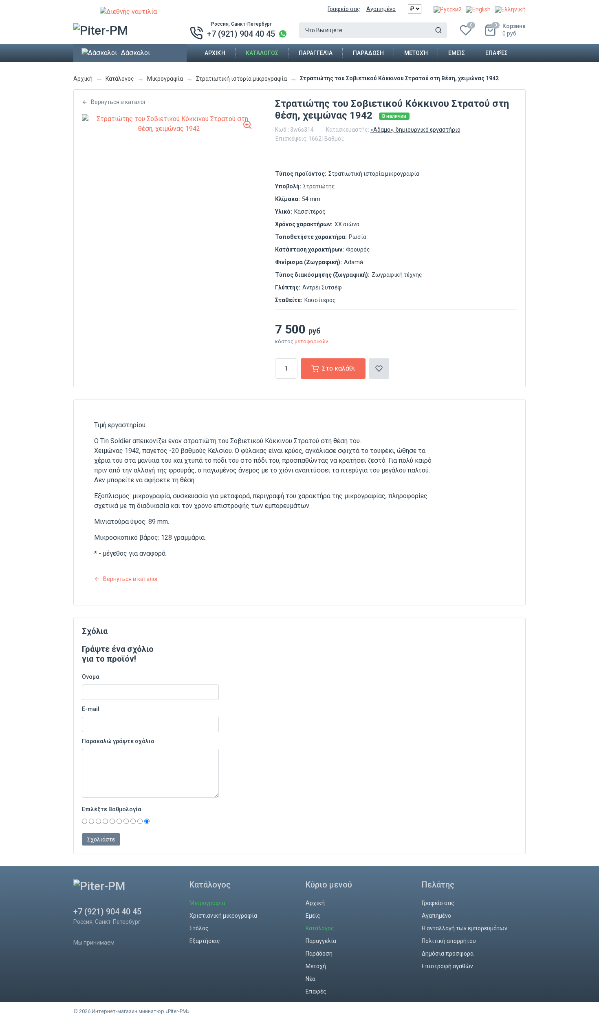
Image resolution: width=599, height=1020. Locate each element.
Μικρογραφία (165, 78)
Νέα (310, 979)
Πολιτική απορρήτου (449, 941)
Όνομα (90, 676)
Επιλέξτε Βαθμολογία (111, 809)
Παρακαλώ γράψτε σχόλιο (118, 741)
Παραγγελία (316, 53)
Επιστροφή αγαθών (447, 966)
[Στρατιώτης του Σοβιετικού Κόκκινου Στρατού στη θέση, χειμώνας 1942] (169, 124)
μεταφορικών (311, 341)
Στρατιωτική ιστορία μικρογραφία (241, 78)
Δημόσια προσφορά (447, 953)
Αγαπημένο (381, 9)
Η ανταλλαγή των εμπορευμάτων (464, 928)
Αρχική (215, 53)
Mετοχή (416, 53)
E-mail (90, 709)
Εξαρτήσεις (204, 941)
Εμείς (456, 53)
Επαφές (496, 53)
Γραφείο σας (344, 9)
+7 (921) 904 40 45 (241, 34)
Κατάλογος (262, 53)
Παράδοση (368, 53)
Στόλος (199, 928)
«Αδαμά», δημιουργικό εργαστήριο (415, 129)
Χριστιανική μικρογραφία (223, 915)
